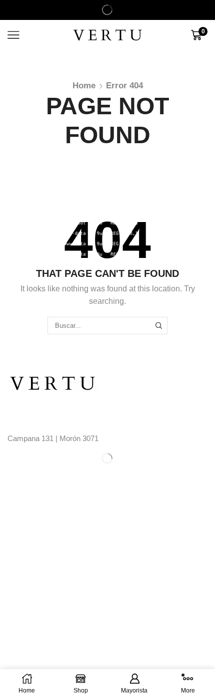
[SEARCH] (159, 325)
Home (84, 85)
